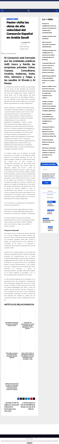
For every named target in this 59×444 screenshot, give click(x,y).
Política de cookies (53, 437)
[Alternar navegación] (28, 10)
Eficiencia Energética (50, 202)
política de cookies (36, 441)
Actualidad (45, 218)
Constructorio (26, 42)
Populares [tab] (50, 194)
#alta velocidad (24, 46)
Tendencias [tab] (49, 197)
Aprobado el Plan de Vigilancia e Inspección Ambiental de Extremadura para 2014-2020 (11, 407)
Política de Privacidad (42, 437)
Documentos (51, 210)
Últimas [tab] (49, 191)
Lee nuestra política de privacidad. (49, 178)
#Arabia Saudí (24, 49)
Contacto (33, 437)
